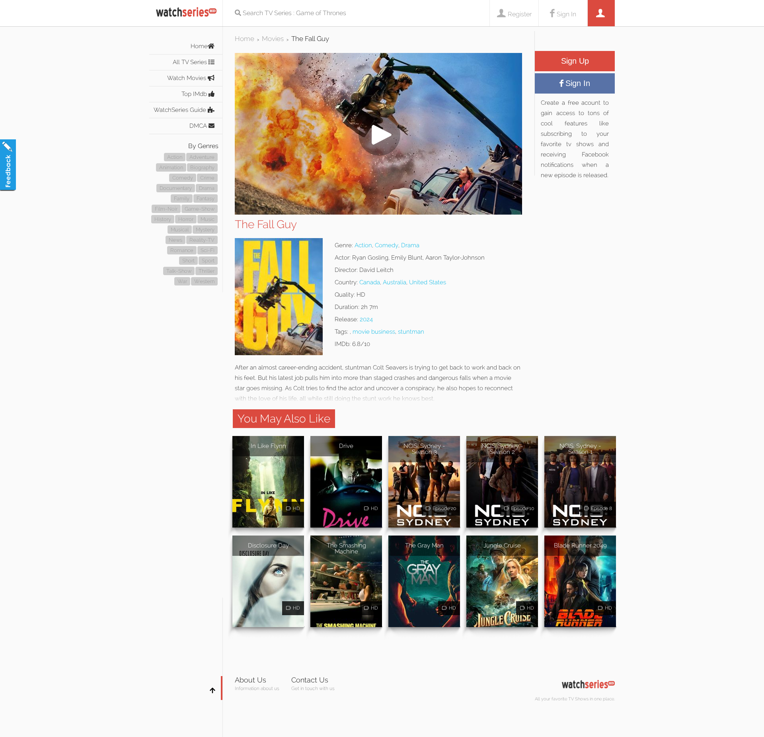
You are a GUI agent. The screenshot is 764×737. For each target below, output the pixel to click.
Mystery (205, 230)
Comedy (182, 178)
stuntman (411, 331)
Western (204, 281)
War (182, 281)
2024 (366, 319)
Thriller (206, 271)
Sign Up (575, 61)
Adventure (201, 157)
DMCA (199, 125)
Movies (273, 39)
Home (199, 46)
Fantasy (205, 198)
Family (181, 198)
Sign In (566, 14)
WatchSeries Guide (181, 109)
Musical (180, 230)
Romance (181, 250)
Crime (207, 178)
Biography (202, 167)
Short (188, 261)
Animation (171, 167)
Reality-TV (201, 240)
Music (207, 219)
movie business (374, 331)
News (175, 240)
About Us (250, 680)
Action (174, 157)
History (162, 219)
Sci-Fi (207, 250)
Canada (369, 282)
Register (520, 14)
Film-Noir (166, 209)
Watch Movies (187, 78)
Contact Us (309, 680)
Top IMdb (195, 94)
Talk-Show (178, 271)
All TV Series (191, 62)
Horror (185, 219)
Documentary (176, 188)
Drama (206, 188)
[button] (378, 212)
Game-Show (199, 209)
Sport (208, 261)
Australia (394, 282)
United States (427, 282)
